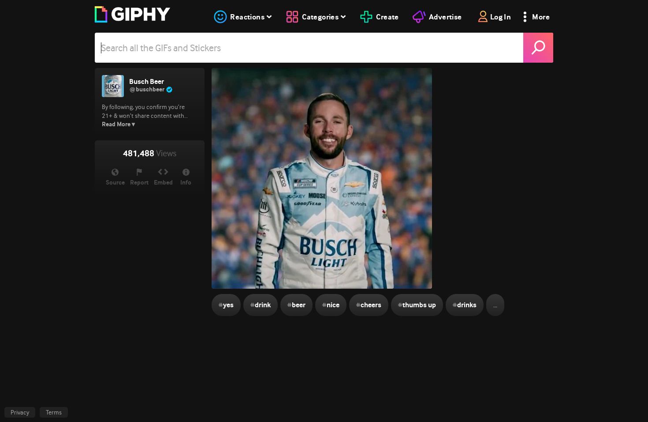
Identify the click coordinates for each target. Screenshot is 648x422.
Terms (54, 412)
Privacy (20, 412)
